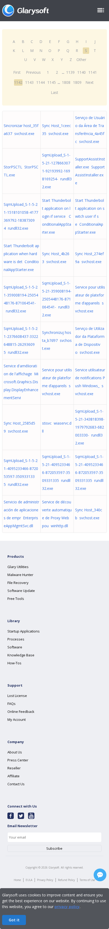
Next (89, 82)
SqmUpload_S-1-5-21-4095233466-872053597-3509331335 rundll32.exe (56, 472)
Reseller (14, 768)
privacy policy (67, 906)
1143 (29, 82)
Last (54, 92)
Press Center (17, 760)
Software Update (21, 590)
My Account (16, 719)
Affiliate (13, 776)
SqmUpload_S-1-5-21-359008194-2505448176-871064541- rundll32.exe (56, 299)
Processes (15, 639)
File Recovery (18, 582)
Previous (33, 72)
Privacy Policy (45, 880)
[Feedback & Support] (100, 875)
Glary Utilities (18, 566)
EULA (29, 880)
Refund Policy (66, 880)
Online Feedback (20, 711)
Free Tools (15, 598)
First (17, 72)
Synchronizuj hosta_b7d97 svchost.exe (57, 340)
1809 (77, 82)
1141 (92, 72)
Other (81, 59)
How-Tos (14, 663)
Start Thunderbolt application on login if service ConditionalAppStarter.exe (56, 216)
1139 (70, 72)
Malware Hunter (20, 574)
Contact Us (16, 784)
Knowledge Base (20, 655)
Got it (14, 919)
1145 (51, 82)
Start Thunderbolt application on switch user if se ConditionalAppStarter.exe (90, 216)
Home (17, 880)
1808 (66, 82)
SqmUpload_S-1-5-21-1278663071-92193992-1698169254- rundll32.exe (57, 170)
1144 (40, 82)
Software (14, 647)
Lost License (17, 695)
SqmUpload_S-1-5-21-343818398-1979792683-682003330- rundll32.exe (90, 427)
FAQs (11, 703)
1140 (81, 72)
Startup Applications (23, 631)
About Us (14, 752)
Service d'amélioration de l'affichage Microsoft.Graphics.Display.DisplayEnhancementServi (21, 381)
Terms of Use (87, 880)
